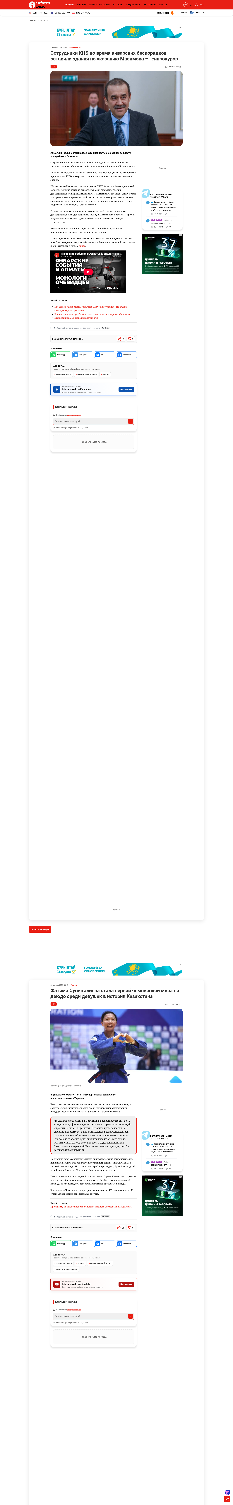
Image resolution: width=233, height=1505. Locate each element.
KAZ (202, 5)
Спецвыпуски (133, 5)
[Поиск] (190, 4)
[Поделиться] (227, 1499)
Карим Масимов (63, 374)
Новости (69, 5)
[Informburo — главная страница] (40, 4)
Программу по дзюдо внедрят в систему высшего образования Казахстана (91, 1206)
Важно (105, 374)
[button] (192, 13)
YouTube (163, 5)
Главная (32, 20)
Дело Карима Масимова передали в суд (76, 317)
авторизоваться (74, 415)
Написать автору (174, 67)
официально (75, 48)
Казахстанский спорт (100, 1263)
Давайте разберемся (99, 5)
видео (82, 245)
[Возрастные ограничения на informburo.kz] (185, 4)
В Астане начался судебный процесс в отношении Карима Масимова (92, 314)
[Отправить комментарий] (130, 421)
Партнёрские (149, 5)
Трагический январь (87, 374)
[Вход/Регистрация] (196, 4)
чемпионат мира (64, 1263)
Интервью (118, 5)
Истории (81, 5)
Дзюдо (81, 1263)
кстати (74, 985)
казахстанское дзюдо (67, 1269)
